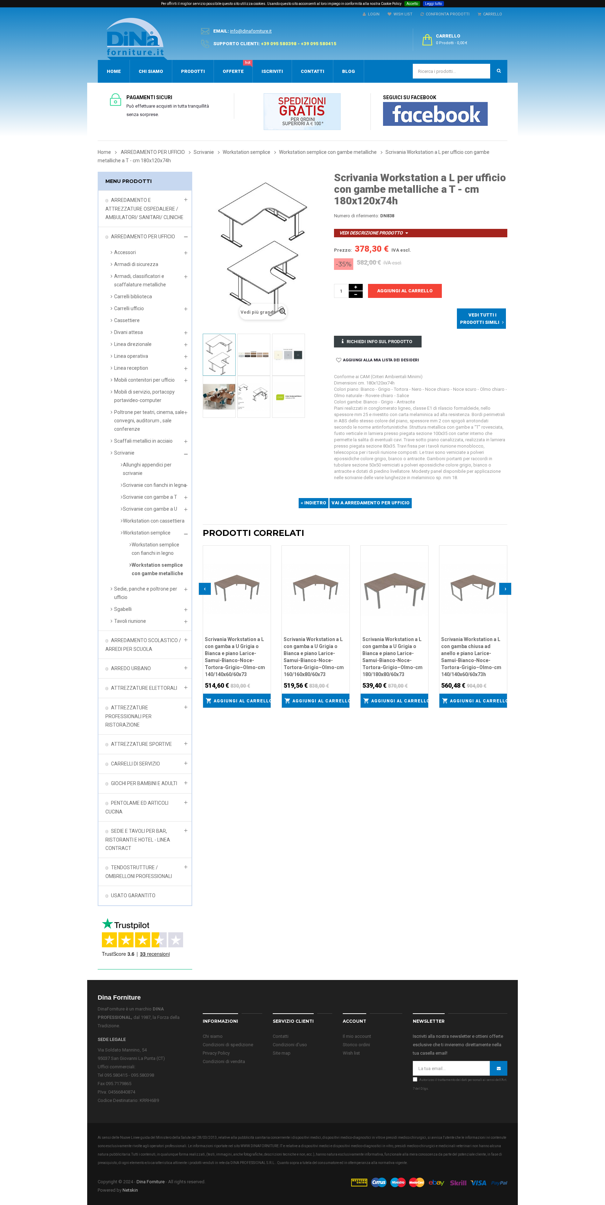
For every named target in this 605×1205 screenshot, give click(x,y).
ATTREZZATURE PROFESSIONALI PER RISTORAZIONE (128, 716)
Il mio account (357, 1036)
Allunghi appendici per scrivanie (147, 469)
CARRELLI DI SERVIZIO (135, 764)
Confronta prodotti (447, 14)
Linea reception (131, 368)
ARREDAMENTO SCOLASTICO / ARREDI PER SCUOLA (143, 645)
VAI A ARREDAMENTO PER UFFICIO (371, 502)
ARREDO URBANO (131, 668)
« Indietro (313, 502)
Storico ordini (356, 1044)
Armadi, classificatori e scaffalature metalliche (140, 280)
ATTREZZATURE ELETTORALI (144, 688)
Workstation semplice (147, 533)
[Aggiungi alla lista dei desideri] (265, 550)
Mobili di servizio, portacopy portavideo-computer (144, 396)
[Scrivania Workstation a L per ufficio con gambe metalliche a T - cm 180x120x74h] (219, 355)
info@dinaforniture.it (251, 31)
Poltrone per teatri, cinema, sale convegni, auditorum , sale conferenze (149, 420)
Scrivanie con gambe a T (150, 497)
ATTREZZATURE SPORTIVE (141, 744)
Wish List (401, 14)
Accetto (412, 4)
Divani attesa (128, 332)
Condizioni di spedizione (228, 1044)
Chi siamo (213, 1036)
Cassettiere (127, 320)
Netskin (130, 1190)
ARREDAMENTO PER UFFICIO (143, 236)
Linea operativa (131, 356)
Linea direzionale (133, 344)
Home (104, 152)
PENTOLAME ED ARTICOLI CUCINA (136, 807)
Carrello (491, 14)
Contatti (280, 1036)
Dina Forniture (151, 1181)
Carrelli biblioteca (133, 296)
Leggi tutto (433, 4)
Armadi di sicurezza (136, 264)
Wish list (351, 1053)
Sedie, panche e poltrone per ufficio (145, 593)
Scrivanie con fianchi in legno (154, 485)
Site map (282, 1053)
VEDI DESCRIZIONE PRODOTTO (371, 233)
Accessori (125, 252)
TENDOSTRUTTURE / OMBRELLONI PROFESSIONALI (138, 872)
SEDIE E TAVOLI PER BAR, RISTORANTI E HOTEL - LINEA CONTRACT (137, 839)
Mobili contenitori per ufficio (144, 380)
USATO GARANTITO (133, 895)
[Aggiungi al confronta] (265, 559)
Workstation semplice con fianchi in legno (155, 549)
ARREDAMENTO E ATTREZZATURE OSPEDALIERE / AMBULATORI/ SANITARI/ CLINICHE (144, 208)
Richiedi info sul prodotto (379, 341)
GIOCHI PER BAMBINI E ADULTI (144, 783)
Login (373, 14)
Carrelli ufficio (129, 308)
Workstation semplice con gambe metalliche (157, 569)
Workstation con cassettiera (154, 521)
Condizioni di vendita (224, 1061)
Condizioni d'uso (290, 1044)
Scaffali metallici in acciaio (143, 441)
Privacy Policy (216, 1053)
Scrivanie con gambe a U (150, 509)
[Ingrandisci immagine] (265, 568)
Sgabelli (123, 609)
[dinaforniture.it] (136, 39)
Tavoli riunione (130, 621)
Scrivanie (124, 453)
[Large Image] (428, 1182)
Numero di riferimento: (356, 215)
